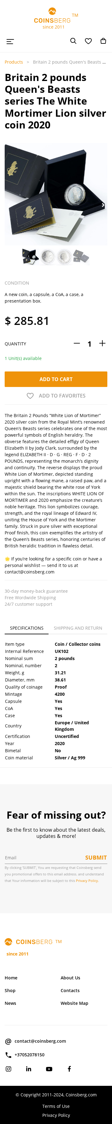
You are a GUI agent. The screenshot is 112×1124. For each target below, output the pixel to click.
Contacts (70, 990)
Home (11, 978)
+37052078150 (29, 1055)
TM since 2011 (56, 21)
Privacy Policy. (87, 880)
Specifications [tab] (27, 628)
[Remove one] (77, 343)
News (10, 1003)
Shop (10, 990)
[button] (9, 205)
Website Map (74, 1003)
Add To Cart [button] (56, 379)
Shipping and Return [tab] (78, 628)
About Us (70, 978)
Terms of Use (56, 1106)
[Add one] (102, 343)
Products (14, 62)
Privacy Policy (56, 1115)
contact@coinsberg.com (40, 1041)
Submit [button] (96, 857)
